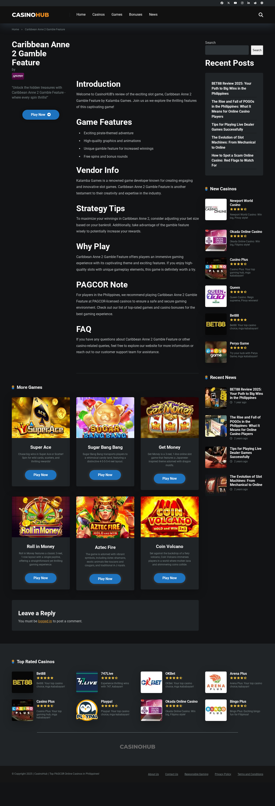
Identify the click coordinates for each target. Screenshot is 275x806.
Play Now (38, 115)
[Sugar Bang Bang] (105, 437)
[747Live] (87, 692)
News (153, 14)
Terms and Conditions (250, 774)
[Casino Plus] (216, 278)
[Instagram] (242, 3)
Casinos (98, 14)
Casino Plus (239, 260)
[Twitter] (228, 3)
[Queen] (216, 306)
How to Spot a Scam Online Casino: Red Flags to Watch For (233, 160)
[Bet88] (216, 334)
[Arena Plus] (216, 692)
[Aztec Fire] (105, 537)
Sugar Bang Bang (105, 447)
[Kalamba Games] (18, 76)
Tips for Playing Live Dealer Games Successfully (233, 126)
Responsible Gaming (196, 774)
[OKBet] (151, 692)
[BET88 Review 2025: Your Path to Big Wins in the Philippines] (216, 408)
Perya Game (239, 343)
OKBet (170, 674)
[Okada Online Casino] (216, 250)
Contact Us (171, 774)
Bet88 (234, 315)
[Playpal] (87, 720)
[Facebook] (222, 3)
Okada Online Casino (246, 232)
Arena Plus (238, 674)
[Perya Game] (216, 362)
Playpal (106, 701)
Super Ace (40, 447)
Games (117, 14)
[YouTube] (235, 3)
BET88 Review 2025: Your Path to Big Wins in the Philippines (231, 88)
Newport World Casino (241, 203)
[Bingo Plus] (216, 720)
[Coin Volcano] (170, 536)
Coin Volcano (169, 546)
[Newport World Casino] (216, 219)
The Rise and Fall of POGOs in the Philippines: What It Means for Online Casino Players (233, 109)
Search (210, 43)
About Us (153, 774)
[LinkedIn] (249, 3)
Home (81, 14)
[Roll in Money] (41, 536)
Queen (235, 287)
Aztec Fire (105, 547)
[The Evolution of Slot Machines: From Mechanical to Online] (216, 495)
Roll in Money (41, 546)
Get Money (169, 447)
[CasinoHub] (30, 13)
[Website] (262, 3)
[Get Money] (170, 437)
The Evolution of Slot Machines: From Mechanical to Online (233, 142)
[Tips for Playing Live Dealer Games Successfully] (216, 467)
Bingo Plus (238, 701)
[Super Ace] (41, 437)
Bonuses (135, 14)
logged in (45, 621)
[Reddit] (255, 3)
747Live (107, 674)
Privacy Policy (223, 774)
